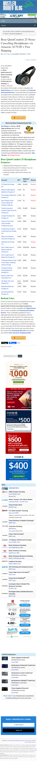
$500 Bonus (12, 528)
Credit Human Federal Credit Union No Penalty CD (8, 231)
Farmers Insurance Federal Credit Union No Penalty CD (8, 210)
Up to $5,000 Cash (14, 494)
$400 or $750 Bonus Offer (16, 558)
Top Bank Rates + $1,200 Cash (18, 501)
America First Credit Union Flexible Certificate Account (7, 223)
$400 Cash (12, 536)
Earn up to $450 (13, 513)
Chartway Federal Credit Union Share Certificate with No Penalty (8, 263)
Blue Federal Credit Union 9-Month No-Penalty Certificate (7, 203)
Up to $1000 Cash (14, 542)
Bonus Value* (8, 696)
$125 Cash (12, 574)
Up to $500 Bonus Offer (16, 547)
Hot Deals (9, 346)
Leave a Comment (31, 59)
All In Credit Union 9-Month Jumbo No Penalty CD (7, 250)
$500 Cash (12, 523)
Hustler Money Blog (18, 5)
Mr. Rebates (5, 126)
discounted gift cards (19, 330)
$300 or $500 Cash (14, 563)
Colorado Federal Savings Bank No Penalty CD (6, 270)
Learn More (14, 662)
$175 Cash (12, 580)
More (18, 343)
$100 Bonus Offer (14, 553)
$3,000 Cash (13, 507)
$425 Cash (12, 569)
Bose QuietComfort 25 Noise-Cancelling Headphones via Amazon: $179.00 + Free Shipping (18, 44)
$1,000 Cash (13, 588)
